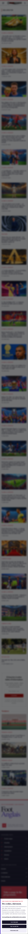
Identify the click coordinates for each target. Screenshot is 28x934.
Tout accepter (14, 926)
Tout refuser (14, 922)
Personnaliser (14, 930)
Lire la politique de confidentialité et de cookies (14, 917)
